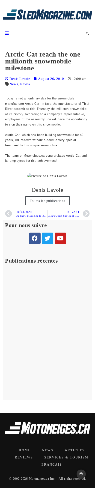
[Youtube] (60, 238)
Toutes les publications (47, 201)
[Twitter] (47, 238)
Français (52, 464)
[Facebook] (35, 238)
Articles (75, 450)
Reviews (24, 457)
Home (25, 450)
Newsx (25, 84)
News (13, 84)
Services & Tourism (66, 457)
